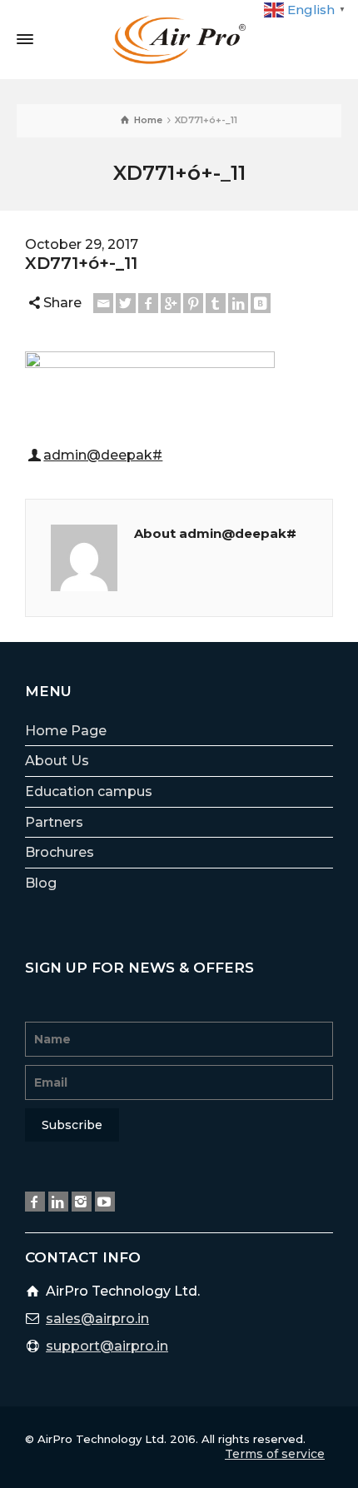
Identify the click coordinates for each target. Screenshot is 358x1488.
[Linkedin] (238, 303)
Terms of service (275, 1453)
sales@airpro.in (97, 1318)
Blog (41, 883)
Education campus (88, 791)
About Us (57, 761)
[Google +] (171, 303)
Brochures (59, 852)
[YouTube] (105, 1202)
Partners (54, 822)
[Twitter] (126, 303)
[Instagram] (82, 1202)
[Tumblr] (216, 303)
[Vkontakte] (261, 303)
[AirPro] (179, 39)
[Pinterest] (193, 303)
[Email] (103, 303)
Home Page (66, 731)
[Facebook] (148, 303)
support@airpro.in (107, 1346)
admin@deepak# (102, 455)
